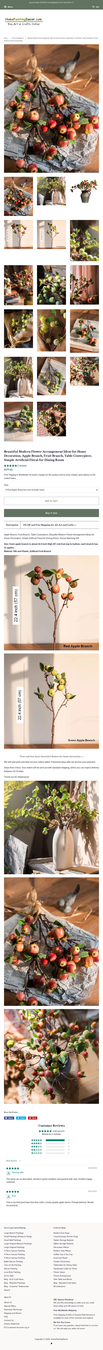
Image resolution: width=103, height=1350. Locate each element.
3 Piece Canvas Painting (14, 1251)
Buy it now (51, 512)
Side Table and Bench (63, 1279)
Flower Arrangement (17, 38)
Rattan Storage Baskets (64, 1240)
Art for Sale (9, 1276)
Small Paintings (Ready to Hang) (18, 1237)
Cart (97, 7)
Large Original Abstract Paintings (18, 1244)
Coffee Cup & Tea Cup (63, 1254)
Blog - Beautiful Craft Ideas (65, 1283)
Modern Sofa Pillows (62, 1251)
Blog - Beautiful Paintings (14, 1283)
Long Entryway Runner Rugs (66, 1237)
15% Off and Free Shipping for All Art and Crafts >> (49, 524)
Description (12, 524)
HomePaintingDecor (59, 1339)
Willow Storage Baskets (63, 1244)
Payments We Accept (13, 1310)
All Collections (59, 1286)
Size (6, 485)
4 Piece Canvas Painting (14, 1254)
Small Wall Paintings (12, 1240)
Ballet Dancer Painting (13, 1262)
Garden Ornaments (62, 1262)
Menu (10, 7)
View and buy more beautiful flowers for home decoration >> (51, 756)
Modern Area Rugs (61, 1233)
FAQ (6, 1317)
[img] (12, 1168)
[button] (10, 466)
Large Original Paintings (14, 1247)
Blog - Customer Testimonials (16, 1286)
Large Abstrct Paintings (14, 1233)
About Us (8, 1302)
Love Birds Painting (12, 1272)
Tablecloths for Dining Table (65, 1265)
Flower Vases (59, 1272)
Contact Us (8, 1320)
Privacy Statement (11, 1324)
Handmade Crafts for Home (65, 1269)
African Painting (10, 1269)
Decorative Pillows (61, 1247)
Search (7, 1290)
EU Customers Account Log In (17, 1327)
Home (6, 38)
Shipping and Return (12, 1313)
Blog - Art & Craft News (13, 1279)
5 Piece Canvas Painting (14, 1258)
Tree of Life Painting (12, 1265)
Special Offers (10, 1306)
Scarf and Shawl (60, 1258)
